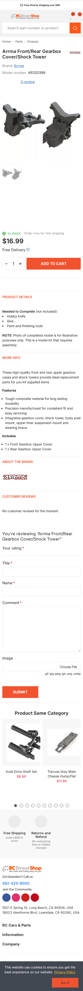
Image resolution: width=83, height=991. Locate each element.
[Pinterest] (35, 897)
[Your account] (65, 16)
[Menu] (4, 16)
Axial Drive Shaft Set (21, 771)
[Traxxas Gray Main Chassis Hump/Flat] (62, 742)
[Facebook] (6, 897)
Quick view (28, 736)
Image (7, 658)
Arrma (19, 66)
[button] (40, 5)
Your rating (11, 548)
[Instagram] (16, 897)
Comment (10, 602)
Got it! (65, 983)
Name (7, 583)
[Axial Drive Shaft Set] (21, 742)
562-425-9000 (16, 883)
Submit (20, 692)
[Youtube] (25, 897)
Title (6, 563)
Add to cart (54, 263)
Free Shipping (14, 833)
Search (75, 28)
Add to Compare (28, 727)
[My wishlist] (71, 16)
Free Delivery (13, 249)
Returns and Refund (41, 835)
